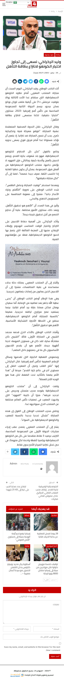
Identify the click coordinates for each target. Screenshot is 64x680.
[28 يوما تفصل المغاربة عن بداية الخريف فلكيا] (46, 522)
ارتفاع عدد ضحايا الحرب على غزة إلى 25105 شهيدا (17, 488)
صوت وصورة (49, 54)
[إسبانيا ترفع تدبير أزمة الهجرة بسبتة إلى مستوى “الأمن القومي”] (18, 522)
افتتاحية (54, 515)
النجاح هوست (30, 675)
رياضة (58, 54)
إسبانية (27, 515)
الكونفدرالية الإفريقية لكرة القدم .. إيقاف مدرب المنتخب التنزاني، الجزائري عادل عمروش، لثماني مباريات (47, 492)
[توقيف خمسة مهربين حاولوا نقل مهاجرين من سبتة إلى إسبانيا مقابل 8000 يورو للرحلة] (46, 552)
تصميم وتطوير (47, 675)
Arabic (9, 2)
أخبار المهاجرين (52, 546)
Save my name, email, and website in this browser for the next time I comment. (32, 648)
